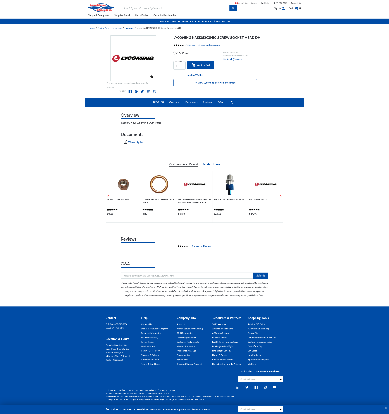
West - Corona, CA (114, 352)
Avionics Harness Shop (258, 328)
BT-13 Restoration (185, 333)
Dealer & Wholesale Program (154, 328)
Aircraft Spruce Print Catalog (190, 328)
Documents (191, 102)
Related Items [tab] (211, 164)
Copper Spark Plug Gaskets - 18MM (158, 201)
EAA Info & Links (219, 337)
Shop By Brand (122, 15)
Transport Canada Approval (189, 364)
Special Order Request (258, 359)
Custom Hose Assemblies (260, 342)
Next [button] (280, 197)
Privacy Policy (147, 342)
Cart (295, 8)
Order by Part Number (165, 15)
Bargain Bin (253, 333)
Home (92, 28)
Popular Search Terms (222, 359)
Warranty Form (137, 142)
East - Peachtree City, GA (117, 349)
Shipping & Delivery (150, 355)
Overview (174, 102)
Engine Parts (103, 28)
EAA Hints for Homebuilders (225, 342)
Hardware (129, 28)
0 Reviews (190, 45)
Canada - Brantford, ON (116, 345)
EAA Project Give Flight (222, 346)
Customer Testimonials (188, 342)
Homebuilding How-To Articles (226, 364)
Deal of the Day (255, 346)
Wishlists (265, 3)
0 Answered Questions (209, 45)
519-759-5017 (118, 328)
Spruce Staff (182, 359)
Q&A (220, 102)
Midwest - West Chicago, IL (118, 356)
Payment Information (151, 333)
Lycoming (117, 28)
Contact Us (296, 3)
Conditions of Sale (150, 359)
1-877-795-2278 (280, 3)
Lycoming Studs (258, 199)
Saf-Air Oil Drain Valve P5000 (229, 199)
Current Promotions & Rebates (262, 337)
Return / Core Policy (150, 350)
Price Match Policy (149, 337)
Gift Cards (252, 350)
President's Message (186, 350)
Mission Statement (186, 346)
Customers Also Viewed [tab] (183, 164)
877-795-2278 (120, 324)
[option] (133, 58)
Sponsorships (183, 355)
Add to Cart (202, 65)
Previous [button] (108, 197)
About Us (181, 324)
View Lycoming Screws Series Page (216, 82)
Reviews (207, 102)
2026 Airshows (219, 324)
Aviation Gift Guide (256, 324)
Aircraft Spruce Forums (222, 328)
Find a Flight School (221, 350)
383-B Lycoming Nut (118, 199)
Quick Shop (123, 214)
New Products (254, 355)
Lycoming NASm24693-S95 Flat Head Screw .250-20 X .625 (194, 201)
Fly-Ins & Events (219, 355)
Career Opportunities (186, 337)
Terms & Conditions (150, 364)
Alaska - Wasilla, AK (114, 359)
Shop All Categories (98, 15)
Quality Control (148, 346)
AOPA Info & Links (220, 333)
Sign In (277, 8)
